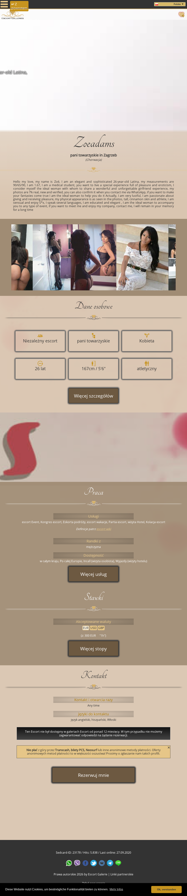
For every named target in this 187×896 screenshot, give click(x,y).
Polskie (177, 4)
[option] (93, 75)
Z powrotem (19, 6)
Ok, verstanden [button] (166, 889)
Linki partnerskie (121, 874)
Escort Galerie (97, 874)
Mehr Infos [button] (116, 889)
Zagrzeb (110, 155)
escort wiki (103, 529)
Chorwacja (93, 160)
